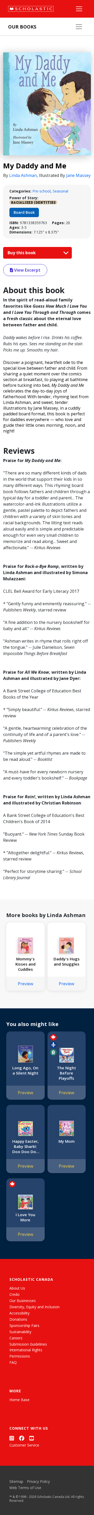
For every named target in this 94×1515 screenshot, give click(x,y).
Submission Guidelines (28, 1344)
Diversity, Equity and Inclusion (34, 1306)
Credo (14, 1294)
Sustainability (20, 1331)
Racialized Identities (33, 202)
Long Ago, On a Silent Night (25, 1070)
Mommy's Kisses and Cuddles (25, 964)
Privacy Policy (38, 1481)
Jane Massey (78, 175)
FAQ (13, 1362)
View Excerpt (26, 270)
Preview (25, 984)
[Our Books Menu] (79, 27)
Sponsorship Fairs (24, 1325)
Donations (18, 1319)
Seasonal (60, 191)
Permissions (19, 1356)
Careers (15, 1337)
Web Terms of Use (25, 1487)
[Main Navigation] (79, 9)
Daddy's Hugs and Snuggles (67, 961)
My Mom (66, 1141)
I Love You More (25, 1217)
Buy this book (22, 253)
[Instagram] (11, 1438)
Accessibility (19, 1313)
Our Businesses (22, 1300)
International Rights (25, 1349)
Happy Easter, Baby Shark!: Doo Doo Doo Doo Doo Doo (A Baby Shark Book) (25, 1146)
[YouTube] (31, 1438)
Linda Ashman (23, 175)
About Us (17, 1288)
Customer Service (24, 1445)
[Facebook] (21, 1438)
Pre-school (41, 191)
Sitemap (16, 1481)
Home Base (19, 1399)
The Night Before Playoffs (66, 1073)
